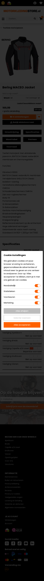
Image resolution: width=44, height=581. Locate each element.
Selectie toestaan (22, 318)
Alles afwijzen (22, 311)
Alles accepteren (22, 324)
